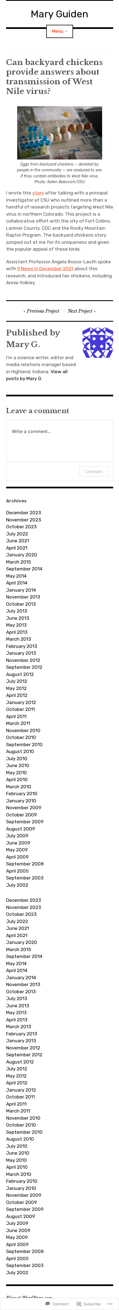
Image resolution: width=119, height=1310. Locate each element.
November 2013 (23, 597)
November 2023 (23, 520)
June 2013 (17, 618)
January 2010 (21, 800)
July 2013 (16, 611)
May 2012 (16, 688)
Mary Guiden (59, 14)
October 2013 (21, 604)
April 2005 (17, 871)
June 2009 (18, 843)
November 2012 (23, 660)
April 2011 (16, 716)
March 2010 (18, 786)
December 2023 (23, 512)
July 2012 (16, 681)
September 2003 (24, 878)
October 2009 (21, 815)
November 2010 (23, 730)
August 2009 (20, 829)
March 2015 (18, 562)
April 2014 (16, 583)
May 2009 (17, 849)
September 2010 (24, 744)
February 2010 (21, 793)
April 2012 (16, 695)
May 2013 (16, 625)
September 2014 (24, 569)
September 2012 (24, 667)
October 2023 (21, 526)
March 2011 (18, 723)
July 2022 (17, 534)
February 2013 (21, 646)
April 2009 (17, 857)
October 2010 (21, 737)
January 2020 (21, 554)
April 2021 (16, 548)
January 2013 (21, 653)
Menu (57, 31)
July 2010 (16, 758)
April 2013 (16, 632)
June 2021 (17, 540)
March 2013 (18, 639)
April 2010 (17, 779)
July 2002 (17, 885)
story (38, 193)
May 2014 (16, 576)
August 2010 (20, 751)
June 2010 (17, 765)
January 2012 (21, 702)
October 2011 (20, 709)
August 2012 (20, 674)
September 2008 (25, 864)
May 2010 (16, 772)
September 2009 (24, 821)
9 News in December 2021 (45, 268)
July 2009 (17, 835)
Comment (94, 471)
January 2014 (21, 590)
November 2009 (23, 807)
